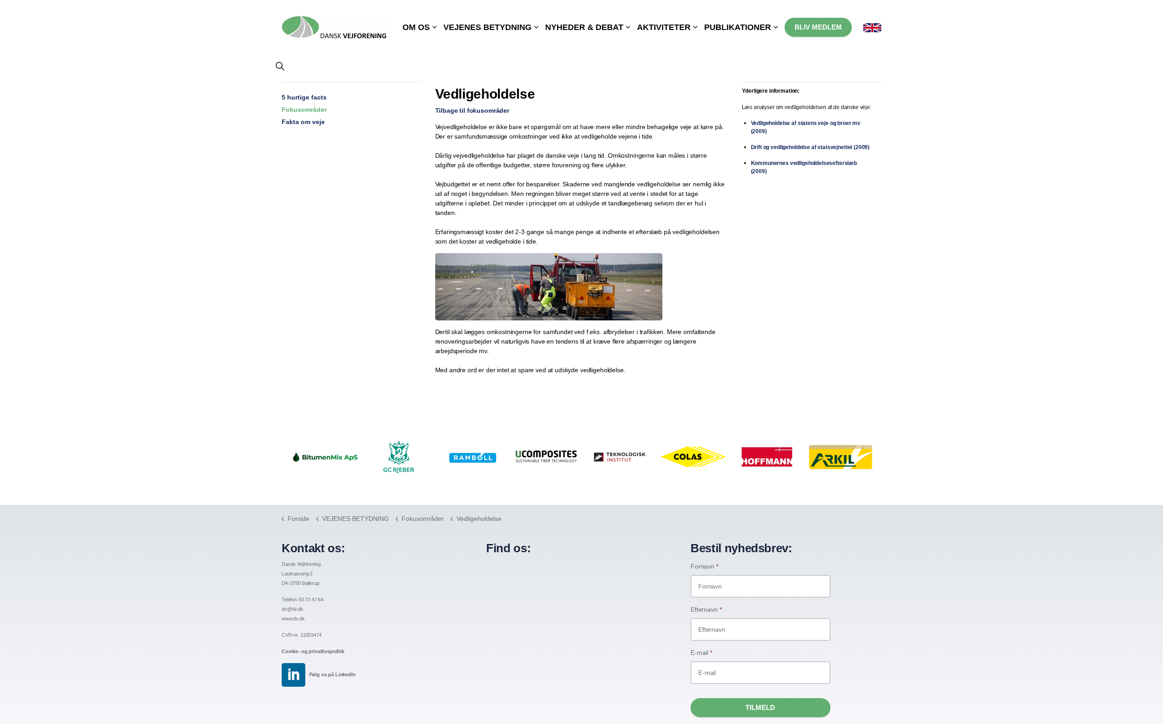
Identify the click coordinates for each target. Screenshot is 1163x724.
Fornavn (704, 566)
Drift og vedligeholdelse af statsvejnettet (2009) (810, 147)
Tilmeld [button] (760, 707)
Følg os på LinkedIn (332, 674)
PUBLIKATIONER (737, 27)
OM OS (416, 27)
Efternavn (706, 609)
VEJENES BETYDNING (487, 27)
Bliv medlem (818, 27)
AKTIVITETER (664, 27)
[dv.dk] (334, 23)
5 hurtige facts (304, 97)
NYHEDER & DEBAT (584, 27)
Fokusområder (304, 109)
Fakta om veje (303, 121)
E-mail (701, 652)
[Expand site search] (280, 66)
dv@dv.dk (292, 609)
